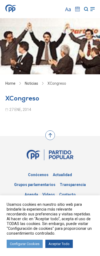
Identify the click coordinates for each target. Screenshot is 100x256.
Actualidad (62, 175)
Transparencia (73, 185)
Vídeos (48, 194)
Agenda (31, 194)
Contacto (67, 194)
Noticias (31, 83)
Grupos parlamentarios (34, 185)
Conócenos (38, 175)
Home (10, 83)
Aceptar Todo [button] (59, 244)
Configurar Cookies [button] (24, 244)
